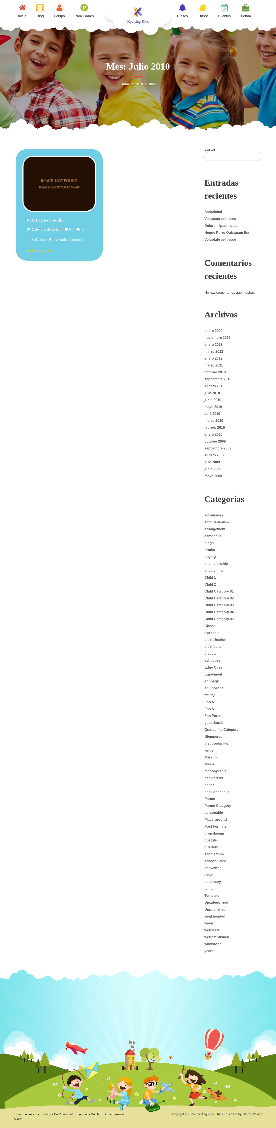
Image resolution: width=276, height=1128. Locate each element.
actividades (213, 515)
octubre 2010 (215, 372)
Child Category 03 (219, 605)
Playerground (215, 819)
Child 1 (210, 577)
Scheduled (213, 212)
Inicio (22, 16)
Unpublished (215, 909)
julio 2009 (212, 462)
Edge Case (213, 667)
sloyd (208, 875)
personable (213, 812)
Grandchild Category (221, 729)
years (208, 951)
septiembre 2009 (217, 448)
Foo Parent (213, 716)
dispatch (211, 653)
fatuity (209, 695)
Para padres (84, 16)
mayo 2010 (213, 407)
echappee (212, 660)
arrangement (214, 529)
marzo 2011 (213, 365)
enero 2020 (213, 331)
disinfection (214, 646)
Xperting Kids (138, 21)
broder (209, 550)
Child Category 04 (219, 612)
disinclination (215, 640)
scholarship (214, 854)
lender (209, 750)
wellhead (211, 930)
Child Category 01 (219, 591)
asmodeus (213, 536)
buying (210, 557)
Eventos (224, 16)
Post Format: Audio (45, 220)
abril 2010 (212, 414)
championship (216, 564)
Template (211, 895)
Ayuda (18, 1119)
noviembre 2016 (217, 337)
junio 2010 (212, 400)
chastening (213, 570)
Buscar (209, 149)
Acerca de (32, 1114)
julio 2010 (212, 393)
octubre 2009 (215, 441)
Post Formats (215, 826)
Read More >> (39, 251)
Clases (182, 16)
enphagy (211, 681)
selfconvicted (215, 861)
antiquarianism (216, 522)
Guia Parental (114, 1114)
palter (209, 785)
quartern (211, 847)
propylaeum (214, 833)
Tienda (245, 16)
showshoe (212, 868)
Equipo (59, 16)
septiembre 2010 (217, 379)
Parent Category (217, 806)
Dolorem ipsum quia (220, 226)
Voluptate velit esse (220, 219)
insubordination (217, 743)
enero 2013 (213, 344)
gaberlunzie (214, 723)
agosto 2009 (214, 455)
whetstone (212, 944)
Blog (40, 16)
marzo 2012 (213, 351)
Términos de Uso (89, 1114)
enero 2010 (213, 434)
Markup (210, 757)
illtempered (213, 736)
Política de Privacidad (58, 1114)
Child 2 (210, 584)
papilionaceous (217, 792)
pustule (210, 840)
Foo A (209, 702)
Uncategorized (216, 902)
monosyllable (215, 771)
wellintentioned (216, 937)
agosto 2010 (214, 386)
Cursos (203, 16)
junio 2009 (212, 469)
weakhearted (214, 916)
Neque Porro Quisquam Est (226, 232)
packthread (213, 778)
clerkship (212, 633)
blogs (209, 543)
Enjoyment (213, 674)
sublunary (212, 882)
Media (209, 764)
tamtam (210, 889)
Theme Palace (252, 1114)
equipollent (213, 688)
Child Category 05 (219, 619)
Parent (209, 799)
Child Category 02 (219, 598)
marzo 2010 (213, 420)
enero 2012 (213, 358)
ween (208, 923)
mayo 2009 (213, 476)
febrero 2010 (214, 427)
